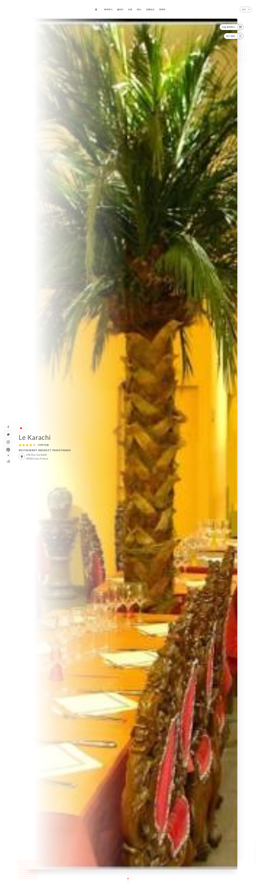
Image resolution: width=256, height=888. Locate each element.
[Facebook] (8, 427)
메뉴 (139, 9)
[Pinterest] (8, 449)
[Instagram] (8, 442)
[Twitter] (8, 434)
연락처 (162, 9)
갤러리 (120, 9)
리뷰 (130, 9)
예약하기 (108, 9)
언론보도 (150, 9)
